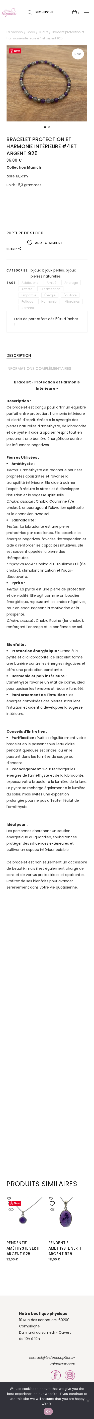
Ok (48, 1411)
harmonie (48, 301)
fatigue (27, 301)
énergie (49, 295)
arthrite (27, 289)
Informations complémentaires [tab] (39, 368)
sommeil (28, 308)
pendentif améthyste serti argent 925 (23, 1248)
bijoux (36, 270)
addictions (30, 283)
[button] (45, 127)
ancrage (71, 283)
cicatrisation (50, 289)
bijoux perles (53, 270)
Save (17, 1203)
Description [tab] (19, 355)
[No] (87, 1400)
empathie (29, 295)
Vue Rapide (11, 1209)
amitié (51, 283)
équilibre (70, 295)
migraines (72, 301)
